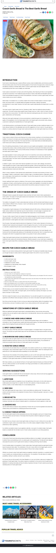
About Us (27, 540)
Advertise (46, 541)
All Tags (53, 541)
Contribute (32, 540)
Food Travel (27, 17)
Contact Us (52, 540)
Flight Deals (12, 17)
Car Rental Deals (19, 17)
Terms (36, 540)
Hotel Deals (5, 17)
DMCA (50, 541)
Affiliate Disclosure (46, 540)
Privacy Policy (40, 540)
